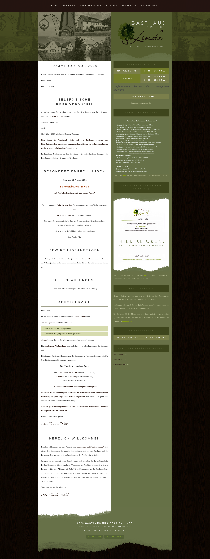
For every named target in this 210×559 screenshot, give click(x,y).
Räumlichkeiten (91, 5)
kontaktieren (127, 321)
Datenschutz (150, 5)
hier (124, 175)
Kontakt (112, 5)
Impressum (129, 5)
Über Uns (69, 5)
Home (54, 5)
